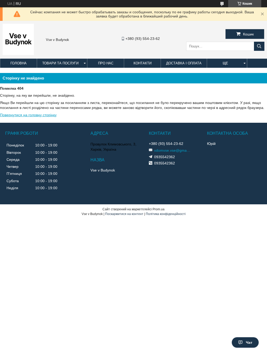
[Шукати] (259, 46)
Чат (249, 342)
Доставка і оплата (184, 63)
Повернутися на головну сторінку (28, 115)
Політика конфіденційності (166, 214)
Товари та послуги (60, 63)
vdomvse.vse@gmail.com (172, 150)
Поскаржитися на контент (124, 214)
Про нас (105, 63)
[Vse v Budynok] (18, 54)
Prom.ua (159, 209)
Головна (18, 63)
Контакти (142, 63)
